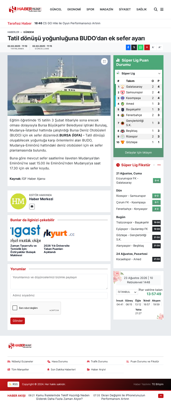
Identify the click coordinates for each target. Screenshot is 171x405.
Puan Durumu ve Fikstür (145, 361)
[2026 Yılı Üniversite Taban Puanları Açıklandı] (59, 234)
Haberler (13, 32)
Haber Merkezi (41, 199)
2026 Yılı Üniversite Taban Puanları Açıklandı (57, 249)
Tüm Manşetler (20, 369)
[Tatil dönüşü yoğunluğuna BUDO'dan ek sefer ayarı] (59, 85)
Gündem (28, 32)
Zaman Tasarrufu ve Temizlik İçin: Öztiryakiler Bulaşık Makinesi (23, 250)
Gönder (18, 320)
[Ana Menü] (160, 9)
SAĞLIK (141, 9)
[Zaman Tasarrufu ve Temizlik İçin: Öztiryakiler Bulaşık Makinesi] (25, 234)
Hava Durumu (60, 361)
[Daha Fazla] (147, 47)
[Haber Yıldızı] (25, 9)
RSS (15, 384)
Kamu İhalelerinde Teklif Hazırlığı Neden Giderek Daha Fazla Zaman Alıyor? (63, 397)
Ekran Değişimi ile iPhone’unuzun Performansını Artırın (123, 397)
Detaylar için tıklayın (138, 152)
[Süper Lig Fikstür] (159, 165)
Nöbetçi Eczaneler (22, 361)
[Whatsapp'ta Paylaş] (140, 47)
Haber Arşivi (98, 369)
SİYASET (125, 9)
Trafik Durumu (99, 361)
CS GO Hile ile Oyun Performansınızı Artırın (67, 23)
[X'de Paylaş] (134, 47)
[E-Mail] (32, 206)
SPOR (90, 9)
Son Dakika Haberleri (63, 369)
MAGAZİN (106, 9)
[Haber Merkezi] (18, 201)
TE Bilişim (157, 384)
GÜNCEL (56, 9)
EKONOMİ (74, 9)
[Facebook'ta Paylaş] (128, 47)
